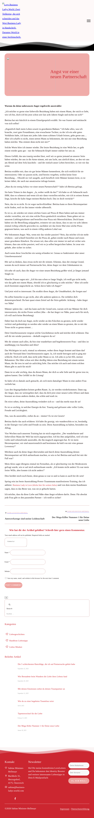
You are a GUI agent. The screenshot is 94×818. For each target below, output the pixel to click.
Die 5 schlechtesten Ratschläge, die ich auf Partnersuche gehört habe (46, 664)
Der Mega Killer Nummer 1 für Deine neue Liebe (38, 726)
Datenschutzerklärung (80, 809)
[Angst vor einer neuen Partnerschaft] (25, 74)
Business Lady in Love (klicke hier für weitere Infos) (35, 485)
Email (7, 562)
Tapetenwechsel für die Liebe (30, 713)
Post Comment (13, 585)
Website (7, 571)
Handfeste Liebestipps (18, 640)
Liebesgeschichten (17, 634)
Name (7, 552)
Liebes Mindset (15, 647)
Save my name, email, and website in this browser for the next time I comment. (33, 578)
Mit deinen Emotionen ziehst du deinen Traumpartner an (41, 689)
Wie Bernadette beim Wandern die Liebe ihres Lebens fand (42, 676)
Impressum (64, 809)
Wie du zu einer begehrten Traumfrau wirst (36, 701)
